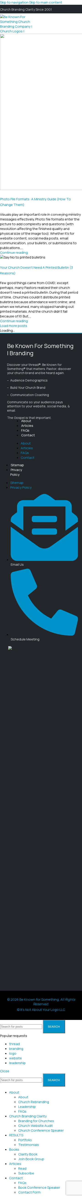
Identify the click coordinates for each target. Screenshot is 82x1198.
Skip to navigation (14, 2)
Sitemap (17, 465)
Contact (28, 435)
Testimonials (28, 1144)
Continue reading (14, 252)
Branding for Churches (36, 1120)
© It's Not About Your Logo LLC (41, 1009)
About (26, 420)
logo (12, 1053)
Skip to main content (45, 2)
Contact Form (29, 1192)
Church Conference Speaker (41, 1130)
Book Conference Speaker (39, 1187)
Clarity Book (27, 1154)
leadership (17, 1062)
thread (14, 1043)
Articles (27, 425)
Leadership (27, 1106)
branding (16, 1048)
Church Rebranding (33, 1101)
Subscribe (26, 1173)
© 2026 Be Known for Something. (41, 1001)
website (15, 1058)
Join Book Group (31, 1159)
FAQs (25, 430)
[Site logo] (17, 40)
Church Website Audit (35, 1125)
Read (22, 1168)
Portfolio (25, 1140)
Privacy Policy (16, 472)
